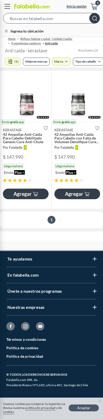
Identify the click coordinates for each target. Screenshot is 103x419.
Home (12, 38)
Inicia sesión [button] (77, 6)
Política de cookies (22, 348)
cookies (8, 412)
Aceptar (83, 408)
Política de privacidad (24, 356)
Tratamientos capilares (26, 43)
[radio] (5, 180)
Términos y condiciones (26, 339)
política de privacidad (40, 408)
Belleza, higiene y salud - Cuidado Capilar (46, 38)
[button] (51, 19)
